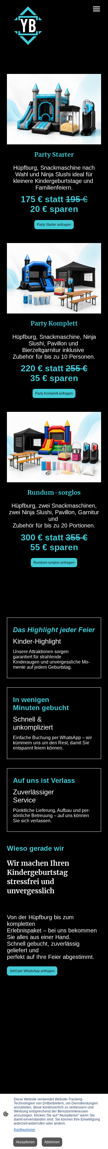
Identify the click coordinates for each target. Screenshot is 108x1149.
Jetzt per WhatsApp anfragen (32, 971)
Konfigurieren (24, 1130)
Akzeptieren (25, 1142)
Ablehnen (52, 1142)
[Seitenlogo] (28, 25)
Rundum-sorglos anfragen (54, 563)
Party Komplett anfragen (54, 393)
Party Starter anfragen (54, 225)
